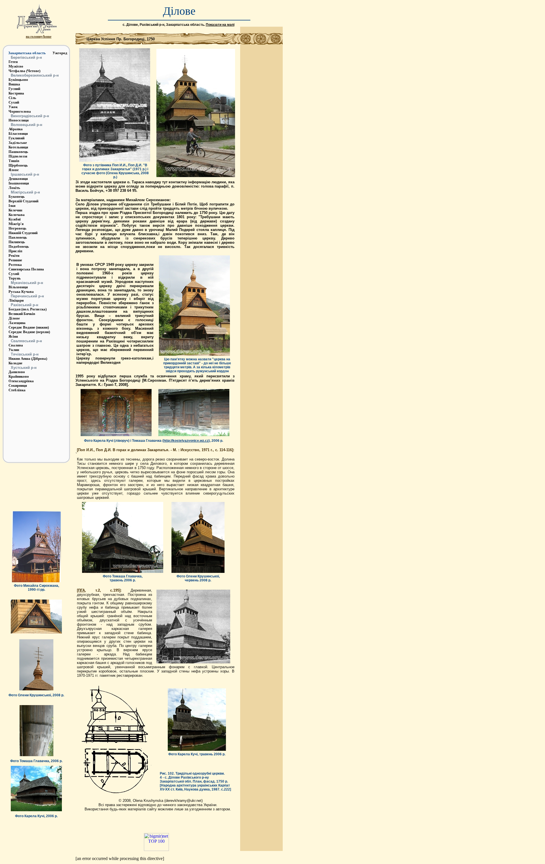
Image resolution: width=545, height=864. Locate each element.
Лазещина (17, 323)
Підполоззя (18, 156)
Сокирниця (18, 385)
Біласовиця (18, 133)
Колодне (15, 363)
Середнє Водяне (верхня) (29, 332)
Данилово (17, 372)
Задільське (18, 142)
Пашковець (18, 152)
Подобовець (19, 246)
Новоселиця (19, 120)
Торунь (15, 278)
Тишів (14, 161)
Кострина (16, 93)
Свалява (16, 345)
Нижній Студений (23, 233)
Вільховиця (18, 287)
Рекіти (14, 255)
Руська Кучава (21, 291)
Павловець (18, 237)
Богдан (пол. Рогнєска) (28, 309)
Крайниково (19, 376)
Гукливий (16, 138)
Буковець (17, 196)
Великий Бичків (22, 314)
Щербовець (18, 165)
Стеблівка (17, 390)
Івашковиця (19, 183)
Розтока (15, 264)
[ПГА (81, 590)
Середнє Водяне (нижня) (29, 327)
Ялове (14, 170)
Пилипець (17, 242)
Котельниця (18, 147)
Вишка (14, 84)
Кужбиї (15, 219)
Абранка (16, 129)
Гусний (14, 89)
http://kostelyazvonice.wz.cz (186, 441)
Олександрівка (21, 381)
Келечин (15, 210)
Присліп (15, 251)
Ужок (13, 107)
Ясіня (13, 336)
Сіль (12, 98)
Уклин (14, 350)
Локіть (14, 188)
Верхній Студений (23, 201)
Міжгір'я (16, 224)
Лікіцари (16, 300)
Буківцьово (18, 79)
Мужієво (16, 66)
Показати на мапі (220, 25)
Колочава (17, 215)
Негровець (17, 228)
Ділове (14, 318)
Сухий (14, 102)
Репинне (15, 260)
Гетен (13, 62)
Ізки (12, 205)
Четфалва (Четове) (24, 71)
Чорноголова (20, 111)
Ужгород (60, 53)
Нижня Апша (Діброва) (28, 358)
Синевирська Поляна (26, 269)
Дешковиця (18, 178)
